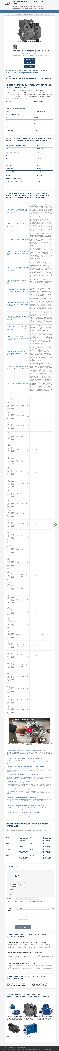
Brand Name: (10, 102)
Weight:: (8, 175)
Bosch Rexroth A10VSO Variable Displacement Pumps (24, 14)
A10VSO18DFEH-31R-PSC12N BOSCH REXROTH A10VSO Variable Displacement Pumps (17, 383)
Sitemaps (22, 1047)
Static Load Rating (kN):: (13, 114)
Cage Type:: (9, 127)
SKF (31, 837)
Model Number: (10, 105)
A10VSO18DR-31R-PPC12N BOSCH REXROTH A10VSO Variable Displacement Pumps (18, 239)
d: (6, 124)
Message (9, 913)
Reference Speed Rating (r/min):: (15, 108)
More (29, 990)
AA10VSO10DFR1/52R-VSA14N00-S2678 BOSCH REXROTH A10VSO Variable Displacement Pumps (17, 211)
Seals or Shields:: (11, 172)
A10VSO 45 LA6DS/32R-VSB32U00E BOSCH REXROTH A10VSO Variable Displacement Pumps (18, 338)
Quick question (9, 909)
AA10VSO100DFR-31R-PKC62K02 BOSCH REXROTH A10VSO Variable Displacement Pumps (17, 304)
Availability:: (9, 130)
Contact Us (12, 1047)
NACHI (8, 856)
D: (6, 121)
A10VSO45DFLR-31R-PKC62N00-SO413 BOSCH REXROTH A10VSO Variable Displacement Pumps (18, 318)
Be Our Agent (29, 66)
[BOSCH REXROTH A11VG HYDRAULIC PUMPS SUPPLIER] (8, 4)
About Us (6, 1047)
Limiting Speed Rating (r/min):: (15, 182)
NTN (7, 843)
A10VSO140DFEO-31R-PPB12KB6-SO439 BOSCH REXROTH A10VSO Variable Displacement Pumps (18, 269)
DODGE (32, 856)
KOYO (31, 850)
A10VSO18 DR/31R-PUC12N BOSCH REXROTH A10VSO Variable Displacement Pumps (17, 368)
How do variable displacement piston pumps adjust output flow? (27, 942)
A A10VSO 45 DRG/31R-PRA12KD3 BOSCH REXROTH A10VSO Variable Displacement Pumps (18, 328)
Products (9, 14)
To (8, 901)
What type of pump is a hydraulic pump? (22, 963)
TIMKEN (8, 850)
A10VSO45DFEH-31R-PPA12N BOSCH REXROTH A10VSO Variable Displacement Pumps (17, 282)
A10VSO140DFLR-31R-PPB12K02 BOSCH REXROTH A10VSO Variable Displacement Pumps (18, 225)
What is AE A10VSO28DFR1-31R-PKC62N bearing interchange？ (29, 55)
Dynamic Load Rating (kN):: (13, 178)
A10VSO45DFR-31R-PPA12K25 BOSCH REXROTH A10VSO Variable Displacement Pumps (17, 353)
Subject (9, 905)
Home (5, 14)
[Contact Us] (55, 525)
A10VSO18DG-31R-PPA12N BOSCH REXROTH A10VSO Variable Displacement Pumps (18, 291)
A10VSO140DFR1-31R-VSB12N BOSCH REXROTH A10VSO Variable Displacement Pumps (18, 253)
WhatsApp (29, 63)
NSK (7, 837)
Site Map (18, 1047)
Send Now (23, 927)
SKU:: (7, 111)
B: (6, 117)
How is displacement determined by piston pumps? (26, 953)
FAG (31, 843)
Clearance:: (9, 185)
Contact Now (29, 59)
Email (9, 898)
